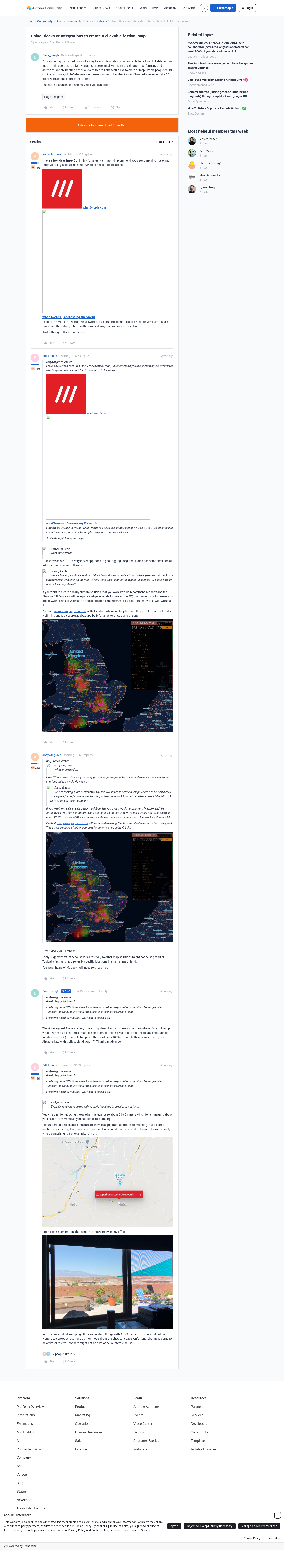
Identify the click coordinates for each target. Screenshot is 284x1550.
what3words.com (94, 207)
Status (22, 1491)
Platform (23, 1398)
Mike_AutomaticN (211, 175)
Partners (197, 1406)
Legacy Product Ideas (202, 56)
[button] (223, 8)
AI (18, 1440)
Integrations (26, 1415)
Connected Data (29, 1449)
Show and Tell (197, 73)
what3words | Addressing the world (68, 317)
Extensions (25, 1423)
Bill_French (49, 356)
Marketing (82, 1415)
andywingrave (51, 154)
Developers (199, 1423)
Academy (170, 8)
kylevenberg (207, 187)
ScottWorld (206, 151)
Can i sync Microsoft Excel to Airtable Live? (216, 80)
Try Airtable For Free (31, 1508)
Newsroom (24, 1500)
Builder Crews (101, 8)
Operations (83, 1423)
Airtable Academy (146, 1406)
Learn (137, 1398)
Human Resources (88, 1432)
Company (24, 1457)
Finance (81, 1449)
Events (142, 8)
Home (29, 21)
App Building (26, 1432)
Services (197, 1415)
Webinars (140, 1449)
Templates (198, 1440)
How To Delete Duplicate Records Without (214, 108)
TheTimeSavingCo (211, 163)
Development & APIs (201, 85)
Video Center (142, 1423)
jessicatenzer (208, 139)
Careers (22, 1474)
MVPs (155, 8)
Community (44, 21)
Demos (138, 1432)
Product (81, 1406)
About (21, 1466)
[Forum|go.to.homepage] (44, 8)
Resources (198, 1398)
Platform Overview (30, 1406)
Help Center (188, 8)
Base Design (196, 113)
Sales (79, 1440)
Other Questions (96, 21)
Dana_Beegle (50, 55)
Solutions (82, 1398)
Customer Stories (146, 1440)
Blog (20, 1483)
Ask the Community (69, 21)
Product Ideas (124, 8)
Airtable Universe (203, 1449)
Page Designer (53, 97)
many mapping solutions (70, 611)
